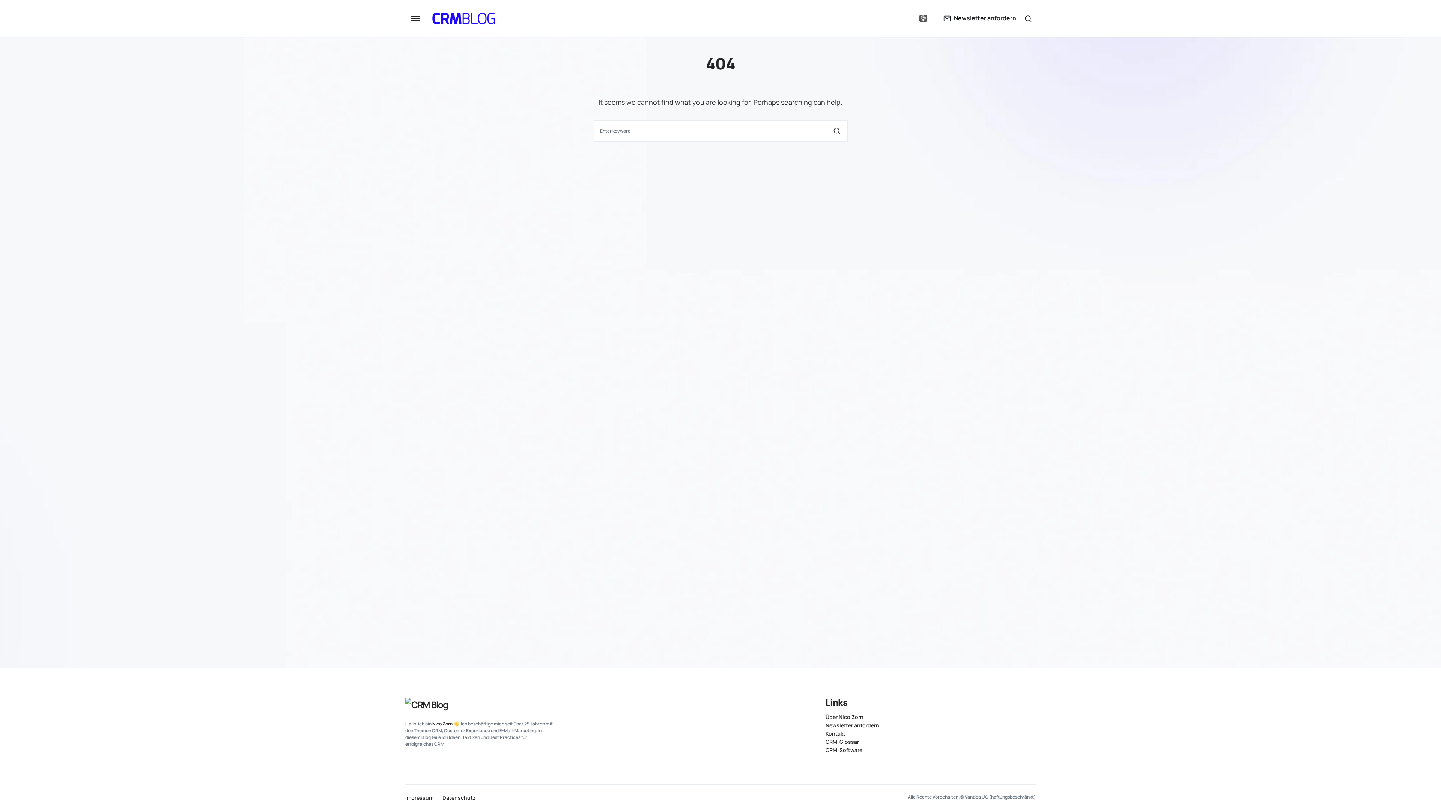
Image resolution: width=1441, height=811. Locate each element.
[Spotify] (908, 18)
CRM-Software (844, 750)
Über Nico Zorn (844, 717)
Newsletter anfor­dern (852, 725)
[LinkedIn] (893, 18)
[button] (415, 18)
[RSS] (1033, 701)
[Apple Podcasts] (923, 18)
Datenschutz (458, 797)
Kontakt (835, 733)
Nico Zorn (442, 724)
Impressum (419, 797)
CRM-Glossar (842, 742)
